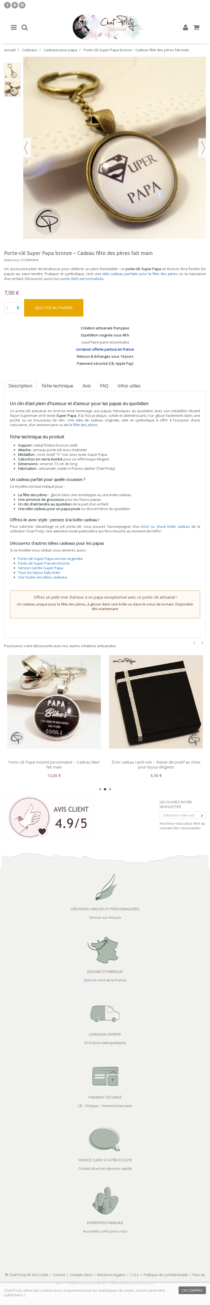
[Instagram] (22, 5)
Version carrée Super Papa (40, 567)
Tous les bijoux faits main (39, 572)
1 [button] (100, 789)
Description (20, 386)
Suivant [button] (203, 147)
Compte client (81, 1274)
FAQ (104, 386)
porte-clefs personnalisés (82, 278)
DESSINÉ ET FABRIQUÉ (105, 971)
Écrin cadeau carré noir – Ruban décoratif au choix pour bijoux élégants (54, 765)
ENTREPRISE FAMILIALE (105, 1222)
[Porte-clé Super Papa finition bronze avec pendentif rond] (12, 71)
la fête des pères (83, 424)
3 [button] (110, 789)
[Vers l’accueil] (105, 27)
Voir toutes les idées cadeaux (42, 577)
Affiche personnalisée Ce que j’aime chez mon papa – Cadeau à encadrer (156, 765)
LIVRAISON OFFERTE (105, 1034)
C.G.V (134, 1274)
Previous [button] (194, 643)
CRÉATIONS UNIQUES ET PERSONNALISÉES (105, 908)
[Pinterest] (14, 5)
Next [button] (202, 643)
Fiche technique (57, 386)
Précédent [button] (26, 147)
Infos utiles (129, 386)
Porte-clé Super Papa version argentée (50, 558)
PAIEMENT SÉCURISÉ (105, 1097)
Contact (59, 1274)
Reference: (12, 260)
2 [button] (105, 789)
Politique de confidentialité (166, 1274)
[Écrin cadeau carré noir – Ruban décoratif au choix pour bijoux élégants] (54, 702)
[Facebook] (7, 5)
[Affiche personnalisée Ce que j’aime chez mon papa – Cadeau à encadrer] (156, 702)
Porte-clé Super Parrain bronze (44, 563)
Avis (87, 386)
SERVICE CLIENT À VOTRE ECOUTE (105, 1160)
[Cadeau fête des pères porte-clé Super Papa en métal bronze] (12, 89)
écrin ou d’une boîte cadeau (165, 526)
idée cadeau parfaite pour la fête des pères (140, 273)
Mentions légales (111, 1274)
